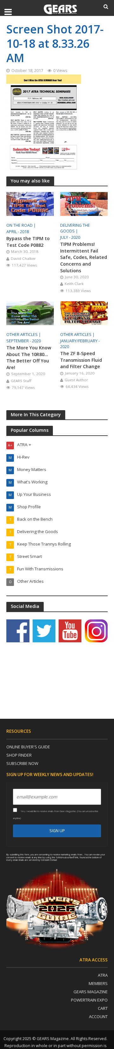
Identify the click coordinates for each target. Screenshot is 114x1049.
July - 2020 (70, 237)
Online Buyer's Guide (28, 747)
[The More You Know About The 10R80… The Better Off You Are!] (30, 313)
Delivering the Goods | (75, 228)
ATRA (103, 975)
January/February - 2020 (80, 343)
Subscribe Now (22, 763)
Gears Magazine (90, 992)
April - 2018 (17, 231)
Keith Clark (74, 283)
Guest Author (76, 379)
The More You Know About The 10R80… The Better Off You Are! (28, 357)
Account (98, 1016)
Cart (103, 1008)
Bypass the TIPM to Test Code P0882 (28, 241)
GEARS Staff (21, 380)
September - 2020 (23, 341)
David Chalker (23, 258)
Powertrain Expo (89, 1000)
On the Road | (21, 225)
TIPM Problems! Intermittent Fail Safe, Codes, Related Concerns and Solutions (83, 257)
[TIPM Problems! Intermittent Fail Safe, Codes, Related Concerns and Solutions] (84, 203)
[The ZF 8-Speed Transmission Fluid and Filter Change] (84, 313)
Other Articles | (24, 334)
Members (98, 983)
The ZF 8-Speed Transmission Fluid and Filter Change (81, 359)
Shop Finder (19, 755)
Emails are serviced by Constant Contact (38, 859)
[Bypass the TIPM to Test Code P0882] (30, 203)
